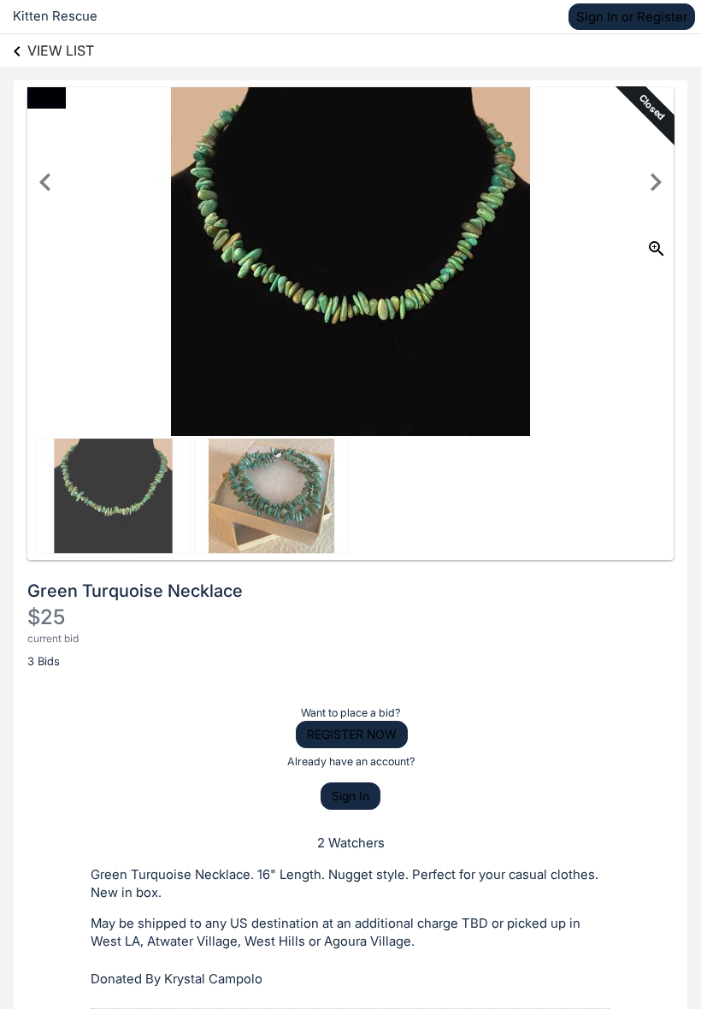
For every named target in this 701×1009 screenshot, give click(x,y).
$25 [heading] (46, 617)
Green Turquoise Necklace (135, 591)
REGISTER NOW (352, 734)
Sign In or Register (631, 17)
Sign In (350, 795)
